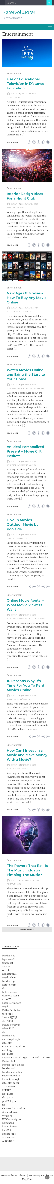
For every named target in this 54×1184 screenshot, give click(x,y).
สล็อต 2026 (8, 1028)
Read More (12, 142)
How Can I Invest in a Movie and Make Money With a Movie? (27, 755)
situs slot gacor (10, 1083)
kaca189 (6, 1130)
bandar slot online (12, 1072)
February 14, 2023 (29, 204)
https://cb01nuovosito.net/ (20, 312)
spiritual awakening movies (21, 465)
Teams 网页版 (9, 1017)
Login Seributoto (11, 1003)
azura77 (6, 999)
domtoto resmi (10, 995)
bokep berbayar (11, 1024)
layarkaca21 (8, 959)
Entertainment (14, 73)
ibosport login (10, 1112)
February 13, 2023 (29, 308)
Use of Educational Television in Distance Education (25, 83)
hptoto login (9, 984)
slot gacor (7, 1053)
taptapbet (7, 963)
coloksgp (7, 1050)
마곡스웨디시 (9, 1115)
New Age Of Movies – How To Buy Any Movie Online (26, 297)
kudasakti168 (9, 974)
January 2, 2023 (28, 385)
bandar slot (8, 955)
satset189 (7, 1046)
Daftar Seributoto (12, 1010)
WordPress (20, 1175)
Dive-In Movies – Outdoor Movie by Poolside (22, 524)
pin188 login (9, 1101)
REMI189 (7, 1090)
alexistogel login (11, 1039)
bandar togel (9, 981)
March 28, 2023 (28, 94)
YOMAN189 (8, 1086)
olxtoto (6, 970)
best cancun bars (15, 208)
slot (4, 988)
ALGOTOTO (8, 1141)
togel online (8, 977)
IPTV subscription (12, 1119)
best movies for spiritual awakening (26, 619)
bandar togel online (13, 1064)
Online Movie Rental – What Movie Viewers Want (25, 605)
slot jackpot (19, 1046)
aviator (6, 966)
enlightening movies (17, 538)
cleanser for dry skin (13, 1108)
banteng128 (8, 1123)
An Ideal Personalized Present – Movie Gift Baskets (25, 451)
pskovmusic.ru (14, 884)
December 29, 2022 (30, 880)
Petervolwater (18, 12)
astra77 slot (8, 1137)
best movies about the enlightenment (26, 388)
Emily (14, 94)
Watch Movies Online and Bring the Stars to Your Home (26, 374)
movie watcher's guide (18, 699)
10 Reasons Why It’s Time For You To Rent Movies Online (25, 685)
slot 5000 (7, 1021)
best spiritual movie (17, 769)
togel (5, 1006)
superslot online (11, 1075)
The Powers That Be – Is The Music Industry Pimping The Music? (27, 870)
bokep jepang (9, 992)
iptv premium (13, 97)
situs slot (7, 1043)
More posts (27, 929)
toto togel (7, 1013)
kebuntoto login (11, 1079)
